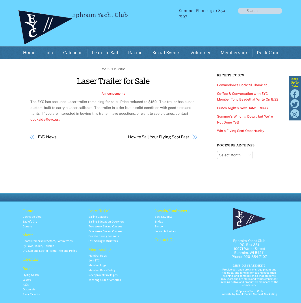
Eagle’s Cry (30, 221)
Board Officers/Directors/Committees (48, 241)
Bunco (159, 226)
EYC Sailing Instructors (103, 241)
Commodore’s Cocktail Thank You (243, 85)
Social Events (167, 52)
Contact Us (165, 240)
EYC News (47, 137)
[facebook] (294, 93)
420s (26, 284)
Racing (135, 52)
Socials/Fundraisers (172, 211)
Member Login (98, 265)
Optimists (29, 289)
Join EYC (94, 260)
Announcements (113, 93)
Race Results (31, 294)
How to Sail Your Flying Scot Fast (158, 137)
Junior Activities (165, 231)
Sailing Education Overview (106, 221)
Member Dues (98, 255)
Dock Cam (267, 52)
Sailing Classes (98, 217)
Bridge (159, 221)
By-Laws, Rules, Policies (38, 246)
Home (29, 52)
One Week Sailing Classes (106, 231)
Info (49, 52)
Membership (234, 52)
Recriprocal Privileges (103, 275)
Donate (27, 226)
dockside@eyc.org (45, 119)
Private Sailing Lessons (104, 236)
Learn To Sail (105, 52)
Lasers (27, 280)
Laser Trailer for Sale (113, 81)
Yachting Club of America (105, 280)
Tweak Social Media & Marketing (256, 294)
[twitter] (294, 103)
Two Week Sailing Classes (106, 226)
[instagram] (294, 113)
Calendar (72, 52)
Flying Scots (31, 275)
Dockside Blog (32, 217)
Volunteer (201, 52)
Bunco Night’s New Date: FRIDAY (242, 108)
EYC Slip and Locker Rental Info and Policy (50, 251)
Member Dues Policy (102, 270)
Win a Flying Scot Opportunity (240, 131)
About (28, 235)
